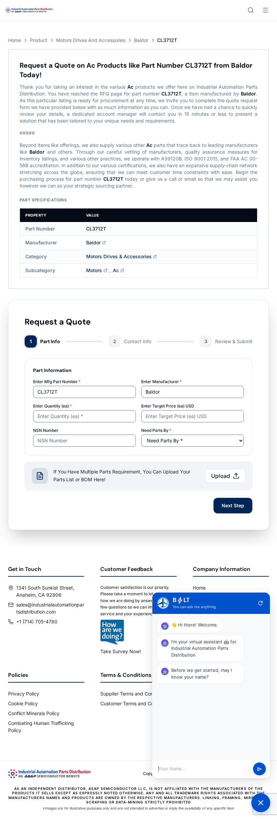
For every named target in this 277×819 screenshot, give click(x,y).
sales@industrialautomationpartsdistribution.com (50, 608)
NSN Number (45, 430)
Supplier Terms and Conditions (134, 693)
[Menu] (265, 10)
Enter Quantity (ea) (52, 405)
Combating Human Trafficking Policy (41, 726)
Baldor (141, 40)
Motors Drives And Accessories (90, 40)
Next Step (233, 505)
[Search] (251, 10)
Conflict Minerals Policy (33, 713)
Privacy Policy (23, 693)
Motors (94, 270)
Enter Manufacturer (161, 381)
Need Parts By (156, 430)
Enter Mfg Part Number (56, 381)
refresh (260, 603)
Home (14, 40)
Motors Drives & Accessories (119, 256)
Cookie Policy (23, 703)
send (259, 769)
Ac (116, 270)
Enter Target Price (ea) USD (167, 405)
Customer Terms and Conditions (135, 703)
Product (38, 40)
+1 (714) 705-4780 (36, 621)
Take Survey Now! (120, 651)
